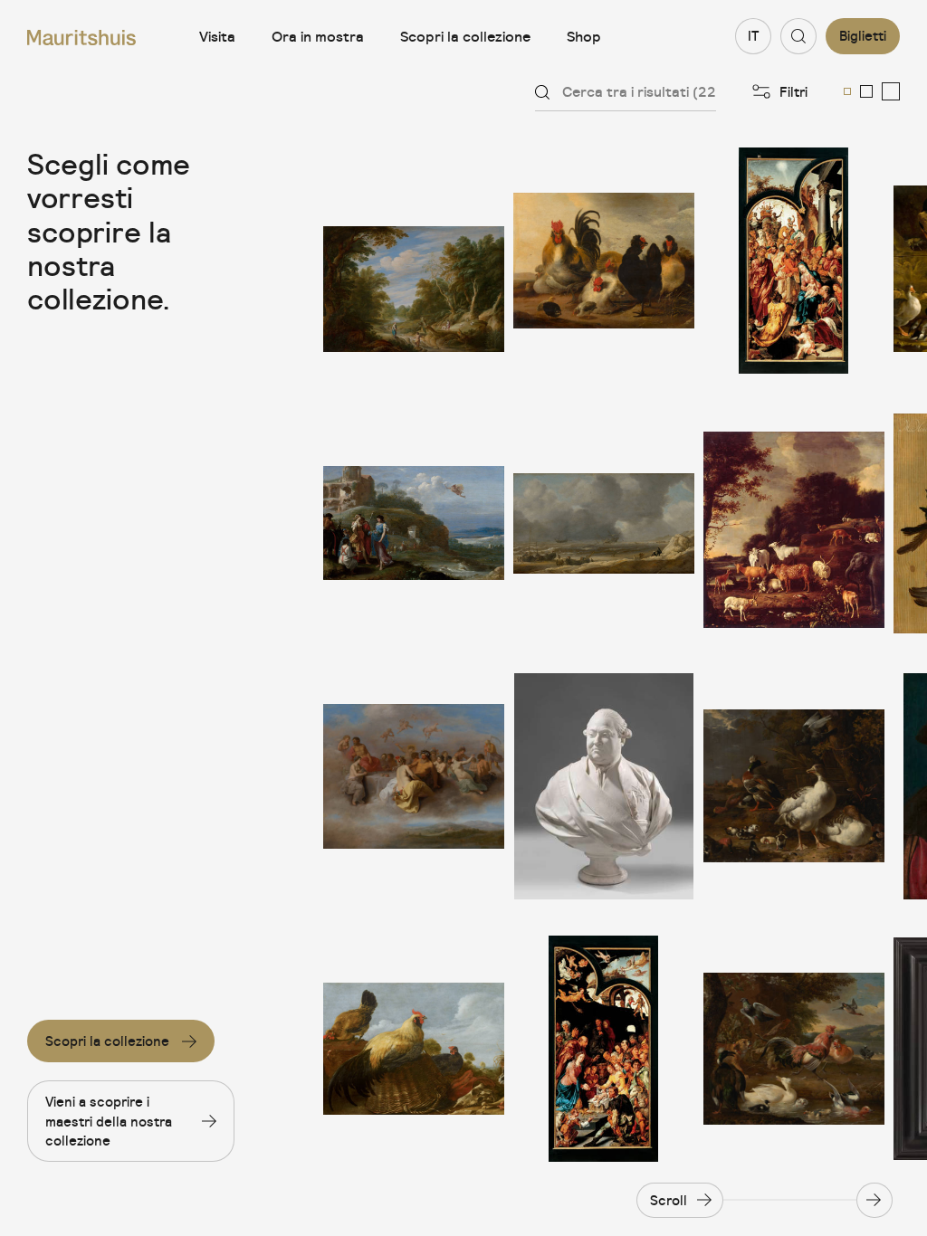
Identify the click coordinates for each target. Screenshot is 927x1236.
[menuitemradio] (847, 91)
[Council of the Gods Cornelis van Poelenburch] (413, 786)
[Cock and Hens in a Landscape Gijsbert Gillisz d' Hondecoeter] (413, 1049)
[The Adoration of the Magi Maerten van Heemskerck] (793, 260)
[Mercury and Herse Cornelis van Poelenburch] (413, 523)
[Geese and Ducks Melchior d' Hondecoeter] (793, 786)
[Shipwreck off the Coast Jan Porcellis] (603, 523)
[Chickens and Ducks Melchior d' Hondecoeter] (793, 1049)
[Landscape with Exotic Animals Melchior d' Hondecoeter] (793, 523)
